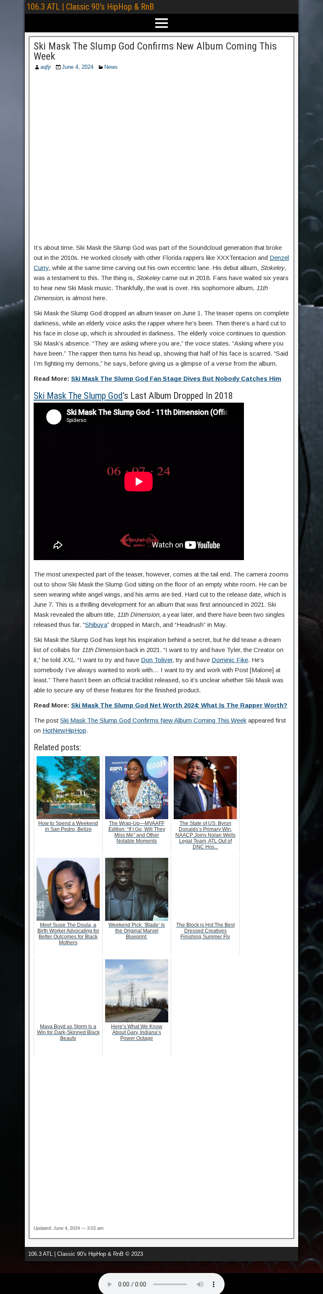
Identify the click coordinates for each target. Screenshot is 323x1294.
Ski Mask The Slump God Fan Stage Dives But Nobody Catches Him (176, 378)
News (111, 67)
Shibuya (96, 624)
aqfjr (45, 67)
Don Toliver (156, 659)
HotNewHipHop (64, 730)
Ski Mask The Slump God (78, 395)
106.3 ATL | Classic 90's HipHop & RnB (90, 7)
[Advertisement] (161, 159)
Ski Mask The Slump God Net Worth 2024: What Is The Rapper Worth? (179, 705)
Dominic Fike (230, 659)
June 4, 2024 (77, 67)
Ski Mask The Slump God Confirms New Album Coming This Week (155, 51)
